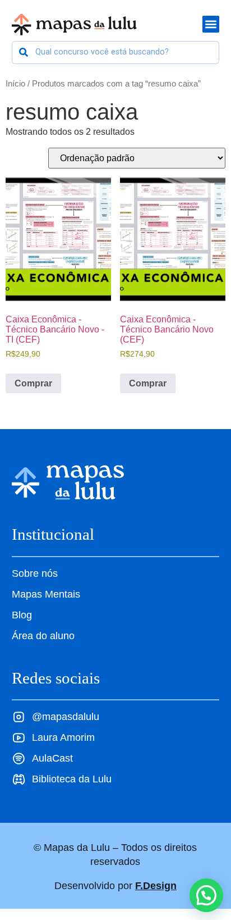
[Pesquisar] (23, 52)
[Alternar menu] (210, 24)
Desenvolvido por (115, 885)
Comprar (33, 383)
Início (15, 83)
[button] (206, 895)
